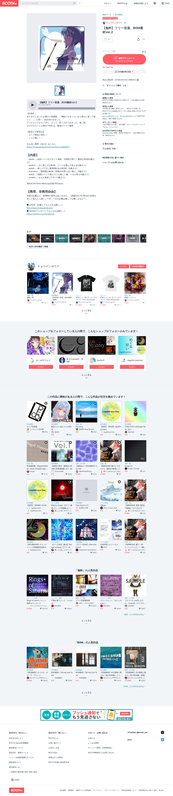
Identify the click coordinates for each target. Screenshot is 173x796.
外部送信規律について (129, 790)
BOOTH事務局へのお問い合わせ (101, 752)
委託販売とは (14, 767)
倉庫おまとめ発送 (56, 757)
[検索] (74, 3)
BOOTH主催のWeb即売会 (59, 762)
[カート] (125, 23)
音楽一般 (30, 295)
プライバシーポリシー (111, 790)
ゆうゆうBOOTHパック (128, 116)
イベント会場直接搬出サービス (21, 757)
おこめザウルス (43, 360)
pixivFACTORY (107, 133)
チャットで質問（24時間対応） (100, 748)
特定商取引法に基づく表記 (113, 157)
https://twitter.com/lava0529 (40, 214)
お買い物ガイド (55, 743)
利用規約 (71, 790)
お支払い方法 (110, 148)
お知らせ (91, 738)
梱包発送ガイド (15, 762)
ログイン (107, 3)
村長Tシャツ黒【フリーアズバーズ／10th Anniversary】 (86, 298)
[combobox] (48, 3)
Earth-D (100, 360)
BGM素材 (119, 14)
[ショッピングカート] (154, 3)
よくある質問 (93, 743)
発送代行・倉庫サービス (18, 752)
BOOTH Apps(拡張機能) (18, 743)
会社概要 (63, 790)
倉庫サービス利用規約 (83, 790)
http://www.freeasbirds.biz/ (40, 208)
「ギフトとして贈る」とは (115, 85)
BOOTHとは (122, 3)
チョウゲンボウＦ (48, 266)
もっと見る (86, 375)
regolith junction (135, 360)
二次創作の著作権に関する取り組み (23, 772)
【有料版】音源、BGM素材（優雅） (61, 298)
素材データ (106, 14)
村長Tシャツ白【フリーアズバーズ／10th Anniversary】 (110, 298)
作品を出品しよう (141, 3)
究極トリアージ (130, 297)
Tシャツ (78, 295)
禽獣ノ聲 (30, 297)
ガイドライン (97, 790)
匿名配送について (16, 748)
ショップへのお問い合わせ (113, 162)
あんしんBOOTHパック (110, 116)
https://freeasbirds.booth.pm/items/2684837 (48, 147)
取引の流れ (109, 144)
